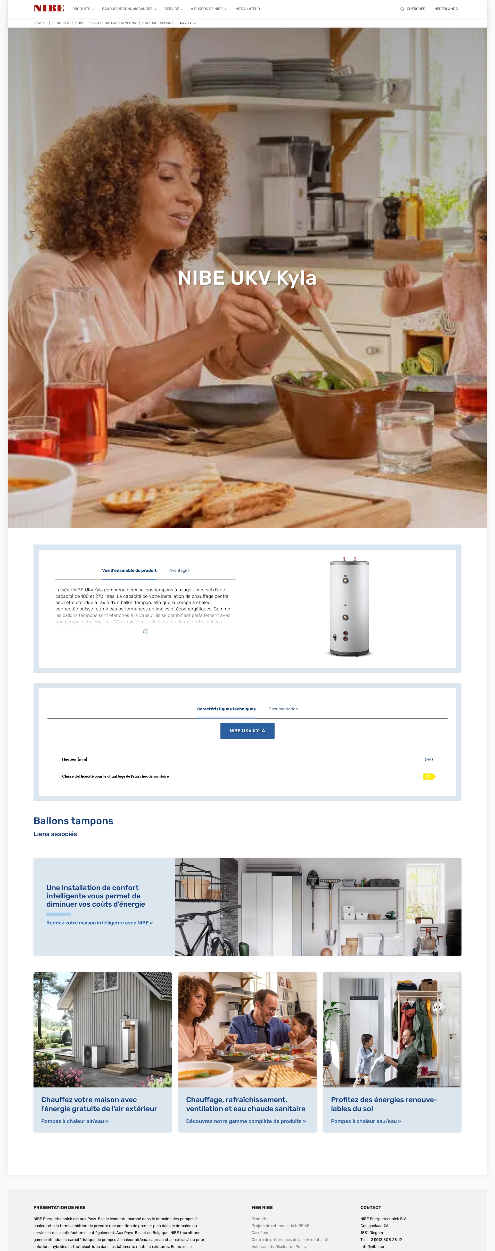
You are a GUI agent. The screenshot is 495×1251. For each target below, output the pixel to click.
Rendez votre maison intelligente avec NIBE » (99, 923)
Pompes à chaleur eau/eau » (366, 1121)
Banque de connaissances (127, 9)
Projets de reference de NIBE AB (281, 1225)
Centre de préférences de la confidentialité (290, 1239)
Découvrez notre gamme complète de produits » (246, 1121)
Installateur (247, 9)
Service (171, 9)
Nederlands (446, 9)
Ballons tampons (158, 23)
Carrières (260, 1232)
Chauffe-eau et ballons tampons (105, 23)
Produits (81, 9)
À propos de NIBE (206, 9)
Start (40, 23)
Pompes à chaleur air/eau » (74, 1121)
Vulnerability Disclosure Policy (279, 1246)
